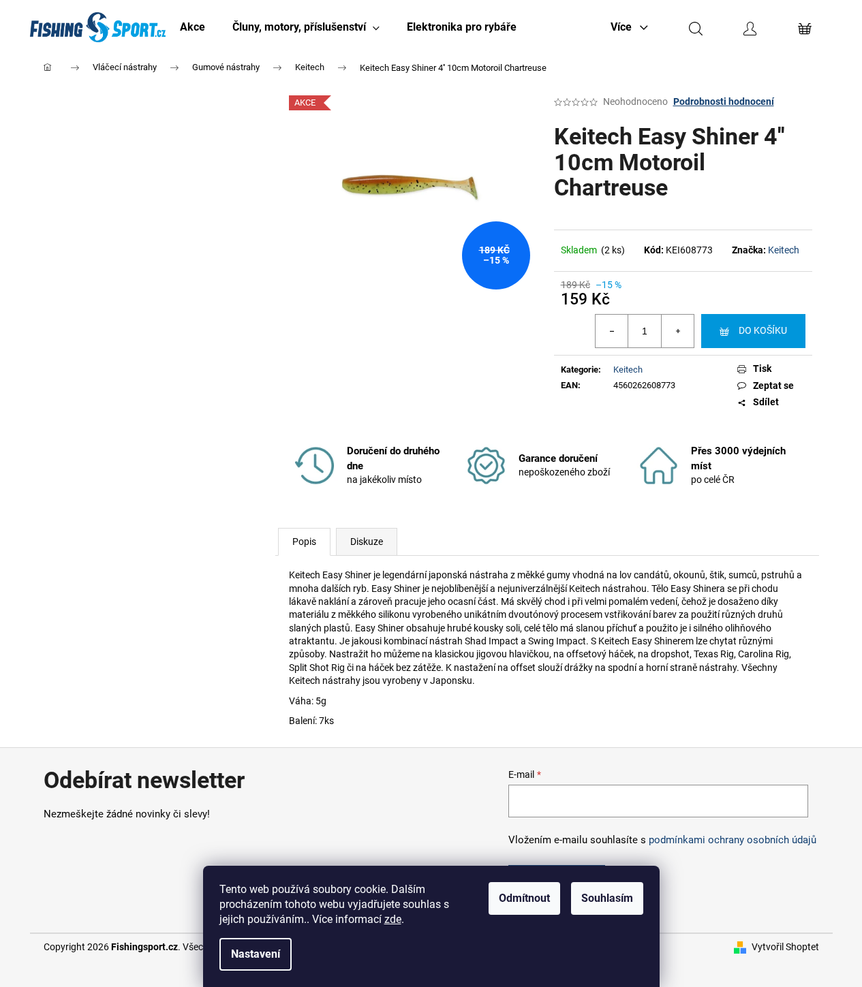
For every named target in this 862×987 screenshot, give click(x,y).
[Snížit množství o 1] (612, 331)
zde (392, 919)
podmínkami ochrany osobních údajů (732, 840)
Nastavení (255, 953)
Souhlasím (607, 898)
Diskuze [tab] (366, 541)
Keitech (783, 250)
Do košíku (763, 330)
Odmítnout (524, 898)
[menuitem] (192, 27)
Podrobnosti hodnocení (723, 101)
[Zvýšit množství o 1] (677, 331)
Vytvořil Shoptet (785, 946)
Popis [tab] (304, 541)
